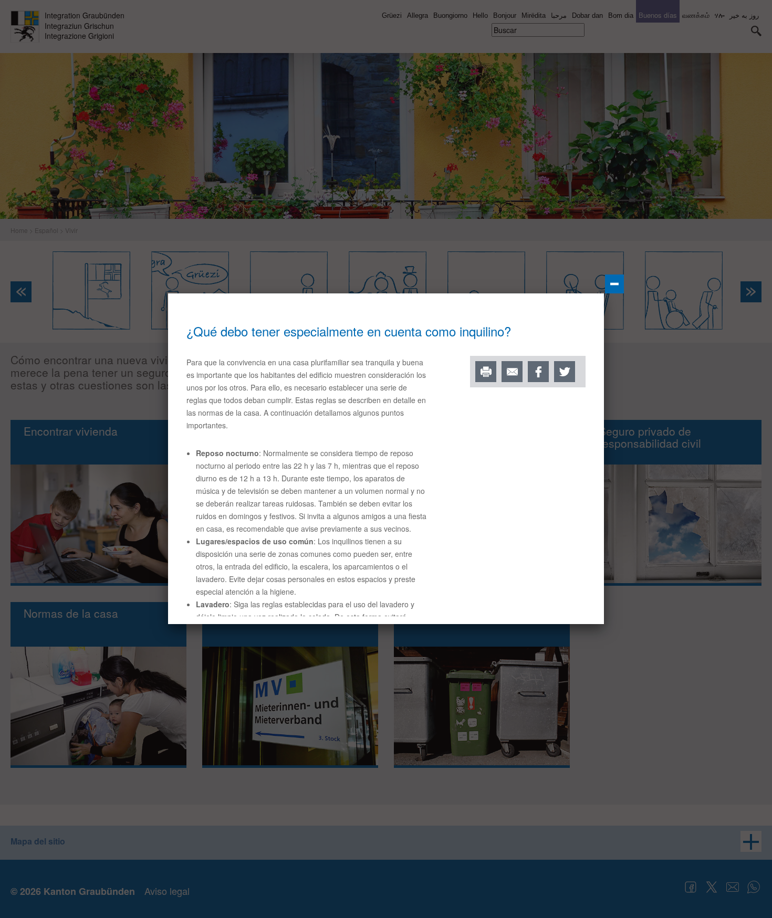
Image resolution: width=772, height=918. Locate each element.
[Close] (614, 284)
